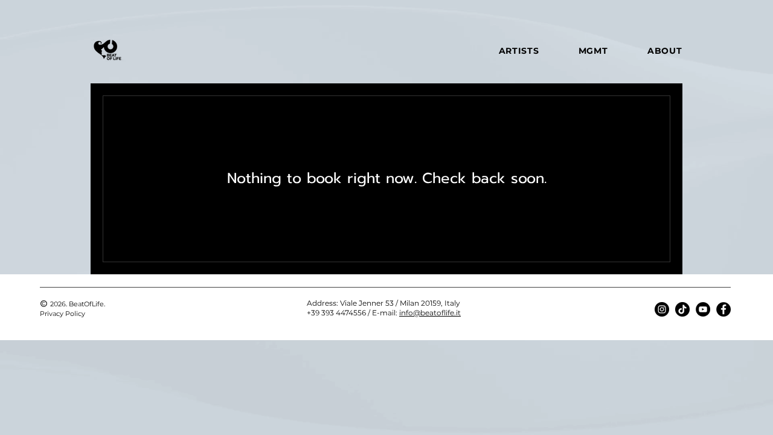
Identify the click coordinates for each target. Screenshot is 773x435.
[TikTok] (682, 309)
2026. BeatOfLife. (77, 304)
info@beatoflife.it (430, 312)
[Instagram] (662, 309)
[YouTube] (703, 309)
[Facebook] (723, 309)
